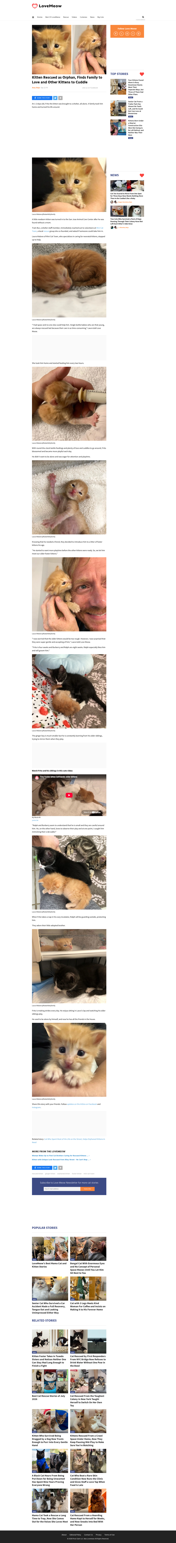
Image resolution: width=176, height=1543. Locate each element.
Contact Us (88, 1535)
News (92, 17)
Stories (39, 17)
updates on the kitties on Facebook (82, 1104)
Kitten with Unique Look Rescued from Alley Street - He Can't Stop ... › (61, 1159)
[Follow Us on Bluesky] (133, 34)
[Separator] (60, 98)
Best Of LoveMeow (52, 17)
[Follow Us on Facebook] (116, 34)
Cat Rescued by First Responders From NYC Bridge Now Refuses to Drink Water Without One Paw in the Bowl (88, 1361)
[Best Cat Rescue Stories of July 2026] (50, 1381)
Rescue (66, 17)
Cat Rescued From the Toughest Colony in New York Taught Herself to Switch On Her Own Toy (87, 1400)
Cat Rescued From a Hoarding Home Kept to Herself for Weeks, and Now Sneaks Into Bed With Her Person (87, 1520)
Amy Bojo (36, 88)
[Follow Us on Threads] (139, 34)
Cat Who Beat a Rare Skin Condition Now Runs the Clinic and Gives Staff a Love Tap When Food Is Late (87, 1480)
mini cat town (89, 1174)
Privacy (98, 1535)
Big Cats (100, 17)
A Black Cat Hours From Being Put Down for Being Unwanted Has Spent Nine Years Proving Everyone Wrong (48, 1480)
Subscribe (87, 1189)
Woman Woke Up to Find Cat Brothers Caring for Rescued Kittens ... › (61, 1155)
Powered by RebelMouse (140, 19)
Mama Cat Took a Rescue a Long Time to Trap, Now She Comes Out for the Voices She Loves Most (50, 1518)
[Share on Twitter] (55, 98)
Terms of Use (109, 1535)
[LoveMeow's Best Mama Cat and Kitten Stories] (50, 1249)
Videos (74, 17)
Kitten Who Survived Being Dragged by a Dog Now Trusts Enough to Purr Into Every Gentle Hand (50, 1440)
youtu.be (35, 820)
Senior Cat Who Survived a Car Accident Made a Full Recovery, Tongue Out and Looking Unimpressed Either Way (48, 1308)
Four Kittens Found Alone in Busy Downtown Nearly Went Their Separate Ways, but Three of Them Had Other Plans (136, 87)
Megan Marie (122, 202)
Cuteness (83, 17)
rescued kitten (37, 1174)
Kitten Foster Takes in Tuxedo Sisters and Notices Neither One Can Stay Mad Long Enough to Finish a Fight (49, 1361)
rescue (46, 231)
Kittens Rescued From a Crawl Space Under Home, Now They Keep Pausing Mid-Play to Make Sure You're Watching (87, 1440)
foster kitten (77, 1174)
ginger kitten (50, 1174)
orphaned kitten (63, 1174)
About (64, 1535)
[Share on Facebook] (42, 98)
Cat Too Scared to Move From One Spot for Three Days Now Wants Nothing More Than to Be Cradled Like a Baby (126, 195)
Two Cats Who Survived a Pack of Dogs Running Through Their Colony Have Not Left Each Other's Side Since (126, 221)
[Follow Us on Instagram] (127, 34)
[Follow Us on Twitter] (121, 34)
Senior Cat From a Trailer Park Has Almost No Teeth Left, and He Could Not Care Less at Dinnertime (135, 107)
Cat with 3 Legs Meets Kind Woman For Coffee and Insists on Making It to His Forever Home (88, 1306)
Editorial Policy (75, 1535)
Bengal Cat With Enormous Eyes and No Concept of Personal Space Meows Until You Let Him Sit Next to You (87, 1268)
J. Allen (120, 227)
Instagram (36, 1107)
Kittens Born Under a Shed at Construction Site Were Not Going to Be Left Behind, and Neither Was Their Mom (136, 127)
